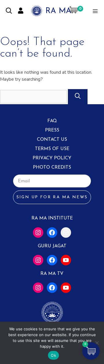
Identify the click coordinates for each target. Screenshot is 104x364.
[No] (97, 343)
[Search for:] (34, 96)
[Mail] (66, 232)
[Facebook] (52, 232)
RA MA (58, 11)
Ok (53, 355)
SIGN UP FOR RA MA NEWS (52, 197)
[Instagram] (38, 232)
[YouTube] (66, 260)
